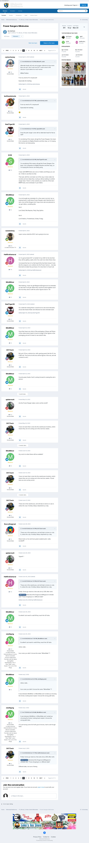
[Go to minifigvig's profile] (10, 640)
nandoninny (10, 231)
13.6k (10, 111)
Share (7, 36)
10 (34, 50)
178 (11, 269)
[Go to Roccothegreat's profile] (10, 530)
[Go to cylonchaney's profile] (10, 63)
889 (11, 245)
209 (11, 649)
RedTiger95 (10, 124)
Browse (5, 11)
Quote (24, 89)
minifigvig (10, 634)
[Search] (86, 11)
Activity (20, 11)
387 (11, 139)
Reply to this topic (49, 43)
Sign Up (84, 5)
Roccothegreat (10, 524)
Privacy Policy (37, 837)
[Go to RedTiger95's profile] (10, 130)
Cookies (53, 837)
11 (37, 50)
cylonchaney (10, 57)
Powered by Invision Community (44, 840)
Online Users (33, 15)
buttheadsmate (10, 96)
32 (11, 210)
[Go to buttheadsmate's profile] (10, 102)
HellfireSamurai (10, 254)
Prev (7, 50)
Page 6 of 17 (51, 50)
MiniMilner (10, 195)
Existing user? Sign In (71, 5)
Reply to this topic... (18, 796)
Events (11, 15)
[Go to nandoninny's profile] (10, 237)
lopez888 (39, 128)
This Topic (79, 10)
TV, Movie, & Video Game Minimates (26, 33)
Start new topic (33, 43)
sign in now (41, 787)
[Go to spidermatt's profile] (10, 406)
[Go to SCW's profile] (10, 161)
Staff (26, 15)
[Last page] (44, 50)
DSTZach (10, 350)
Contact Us (46, 837)
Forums (4, 15)
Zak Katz (12, 31)
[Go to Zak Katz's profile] (5, 32)
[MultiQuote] (20, 89)
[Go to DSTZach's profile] (10, 356)
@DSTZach (22, 594)
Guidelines (19, 15)
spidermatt (10, 399)
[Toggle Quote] (21, 61)
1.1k (11, 539)
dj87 (81, 36)
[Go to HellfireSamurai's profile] (10, 260)
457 (11, 414)
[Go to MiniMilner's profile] (10, 201)
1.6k (11, 72)
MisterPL (39, 61)
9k (11, 365)
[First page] (3, 50)
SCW (10, 155)
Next (40, 50)
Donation (12, 11)
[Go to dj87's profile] (77, 37)
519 (11, 170)
